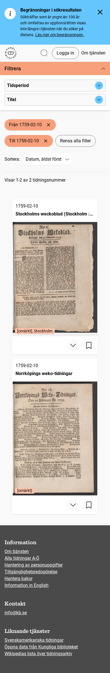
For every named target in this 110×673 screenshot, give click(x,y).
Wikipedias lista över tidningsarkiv (38, 653)
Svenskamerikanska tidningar (34, 640)
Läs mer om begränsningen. (59, 34)
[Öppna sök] (44, 53)
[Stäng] (100, 12)
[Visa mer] (73, 345)
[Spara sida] (88, 345)
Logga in (65, 53)
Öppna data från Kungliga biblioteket (41, 647)
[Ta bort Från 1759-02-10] (48, 125)
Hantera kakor (18, 578)
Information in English (27, 585)
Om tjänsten (93, 53)
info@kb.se (16, 612)
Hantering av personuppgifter (34, 565)
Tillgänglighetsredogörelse (31, 571)
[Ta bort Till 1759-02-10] (46, 141)
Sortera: (12, 159)
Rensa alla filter (75, 140)
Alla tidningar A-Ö (22, 558)
